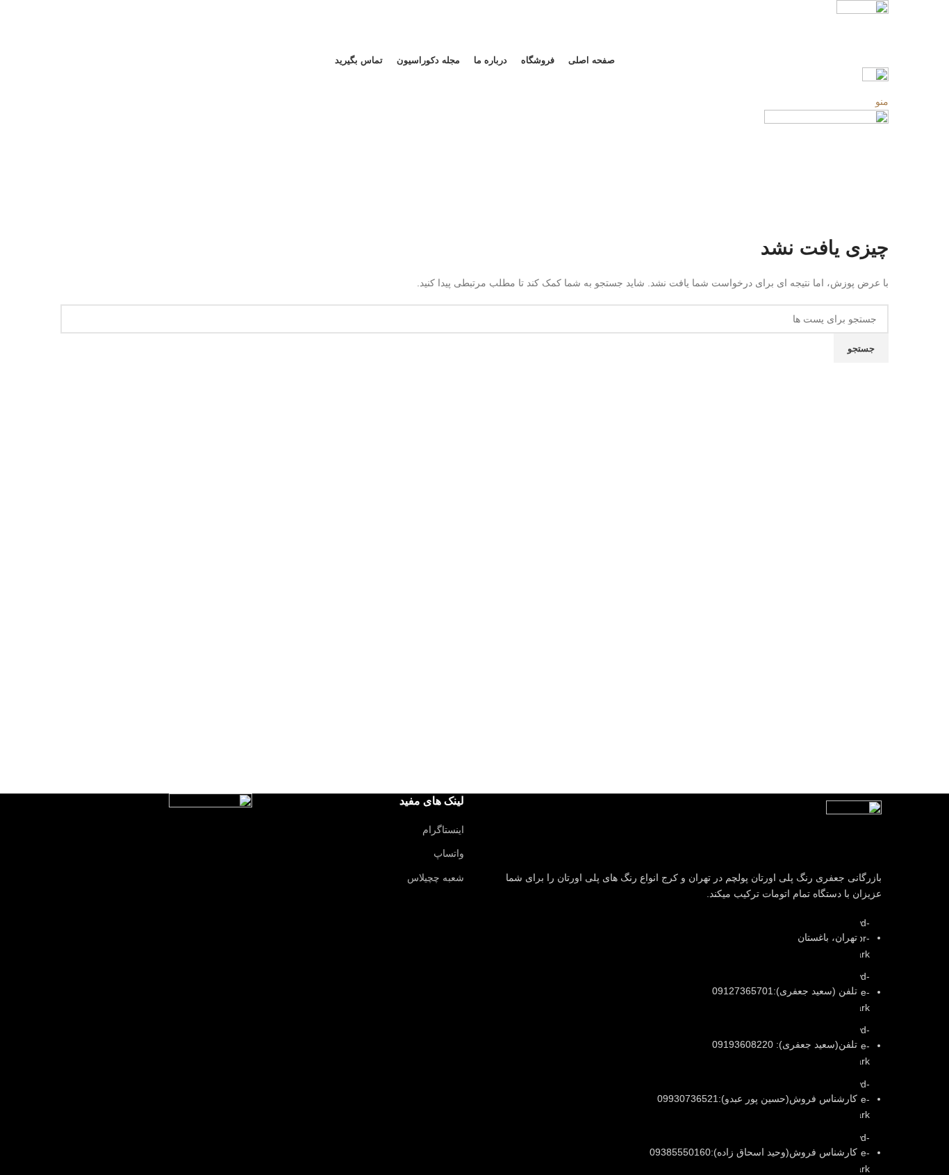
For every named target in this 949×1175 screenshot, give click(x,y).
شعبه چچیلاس (435, 877)
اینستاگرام (443, 829)
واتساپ (449, 853)
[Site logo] (862, 25)
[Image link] (854, 827)
